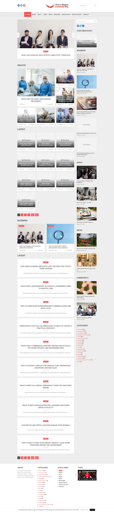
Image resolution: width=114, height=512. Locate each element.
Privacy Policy (77, 14)
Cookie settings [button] (84, 509)
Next (32, 215)
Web (79, 361)
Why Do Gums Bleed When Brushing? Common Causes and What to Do (46, 307)
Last (36, 215)
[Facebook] (78, 26)
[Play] (79, 479)
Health (80, 342)
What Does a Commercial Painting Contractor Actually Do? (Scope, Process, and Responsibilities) (46, 347)
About (34, 14)
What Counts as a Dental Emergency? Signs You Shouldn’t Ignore (46, 386)
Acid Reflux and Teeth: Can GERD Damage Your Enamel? (45, 425)
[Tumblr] (83, 26)
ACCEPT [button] (92, 509)
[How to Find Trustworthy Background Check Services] (60, 234)
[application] (87, 475)
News (50, 14)
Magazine (57, 14)
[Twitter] (80, 26)
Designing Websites (83, 334)
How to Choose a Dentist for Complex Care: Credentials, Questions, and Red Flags (46, 367)
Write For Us (66, 14)
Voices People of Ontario (84, 359)
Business (21, 226)
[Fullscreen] (95, 479)
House (79, 343)
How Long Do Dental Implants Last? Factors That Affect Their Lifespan (46, 267)
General (80, 340)
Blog (39, 14)
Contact (86, 14)
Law (79, 347)
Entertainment (82, 338)
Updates (46, 262)
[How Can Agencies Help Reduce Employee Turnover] (31, 234)
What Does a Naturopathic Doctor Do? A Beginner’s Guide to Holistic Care (46, 287)
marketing (81, 351)
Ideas (45, 14)
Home (28, 14)
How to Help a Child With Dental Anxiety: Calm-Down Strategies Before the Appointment (46, 444)
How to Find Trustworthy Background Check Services (58, 247)
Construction (81, 333)
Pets (79, 354)
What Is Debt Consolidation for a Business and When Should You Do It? (45, 406)
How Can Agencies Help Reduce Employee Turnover (30, 247)
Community (81, 331)
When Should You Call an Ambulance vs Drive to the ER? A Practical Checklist (46, 327)
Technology (81, 356)
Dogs (79, 336)
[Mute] (92, 479)
